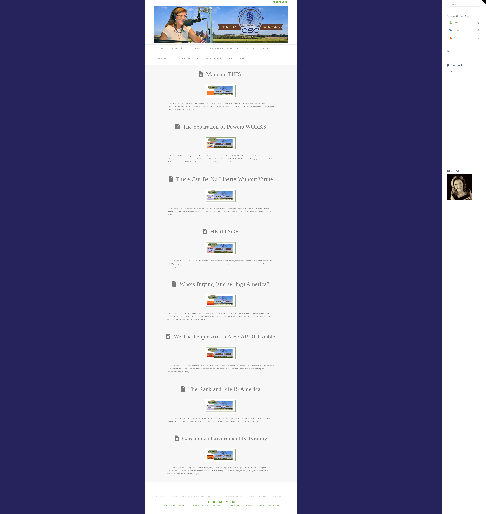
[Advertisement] (464, 123)
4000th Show (273, 505)
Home (165, 505)
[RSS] (286, 2)
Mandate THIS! (224, 74)
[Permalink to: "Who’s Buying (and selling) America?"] (221, 301)
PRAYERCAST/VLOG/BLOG (198, 505)
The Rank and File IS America (224, 389)
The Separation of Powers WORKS (224, 127)
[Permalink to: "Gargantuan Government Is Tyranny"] (221, 455)
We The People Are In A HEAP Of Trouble (224, 337)
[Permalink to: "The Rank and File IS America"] (221, 406)
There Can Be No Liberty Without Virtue (224, 179)
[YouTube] (280, 2)
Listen (172, 505)
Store (213, 505)
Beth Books (260, 505)
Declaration (247, 505)
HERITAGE (224, 232)
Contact (222, 505)
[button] (483, 2)
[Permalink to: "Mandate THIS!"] (221, 91)
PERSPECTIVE (233, 505)
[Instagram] (283, 2)
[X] (277, 2)
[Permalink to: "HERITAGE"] (221, 248)
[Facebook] (274, 2)
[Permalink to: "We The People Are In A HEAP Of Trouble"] (221, 353)
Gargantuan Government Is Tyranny (224, 438)
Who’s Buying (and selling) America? (224, 284)
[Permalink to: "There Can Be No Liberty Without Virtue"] (221, 196)
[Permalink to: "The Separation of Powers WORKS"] (221, 143)
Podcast (181, 505)
